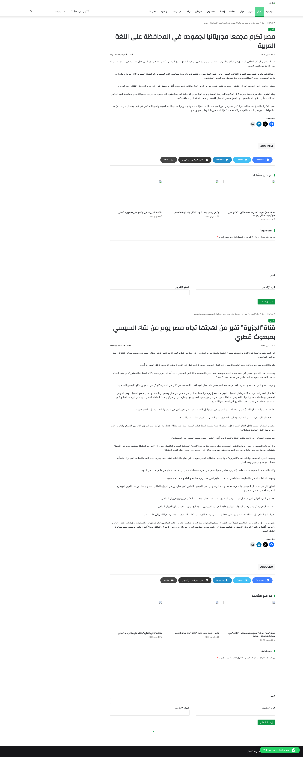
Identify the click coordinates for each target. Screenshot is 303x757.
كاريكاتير (198, 11)
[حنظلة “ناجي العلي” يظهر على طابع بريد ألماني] (136, 195)
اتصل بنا (152, 11)
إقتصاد (222, 11)
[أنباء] (272, 3)
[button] (280, 750)
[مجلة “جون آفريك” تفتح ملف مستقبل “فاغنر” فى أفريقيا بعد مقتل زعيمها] (249, 195)
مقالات (232, 11)
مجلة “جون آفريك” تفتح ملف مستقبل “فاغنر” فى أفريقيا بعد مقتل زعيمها (251, 214)
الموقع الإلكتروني (182, 287)
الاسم (272, 275)
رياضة (187, 11)
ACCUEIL (265, 146)
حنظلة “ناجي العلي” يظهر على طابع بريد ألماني (140, 212)
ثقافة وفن (211, 11)
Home (270, 22)
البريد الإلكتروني (268, 287)
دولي (242, 11)
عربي (250, 11)
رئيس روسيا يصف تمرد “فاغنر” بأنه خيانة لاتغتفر (197, 212)
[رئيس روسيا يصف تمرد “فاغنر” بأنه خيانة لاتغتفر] (193, 195)
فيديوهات (177, 11)
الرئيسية (269, 11)
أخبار (259, 11)
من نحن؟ (165, 11)
